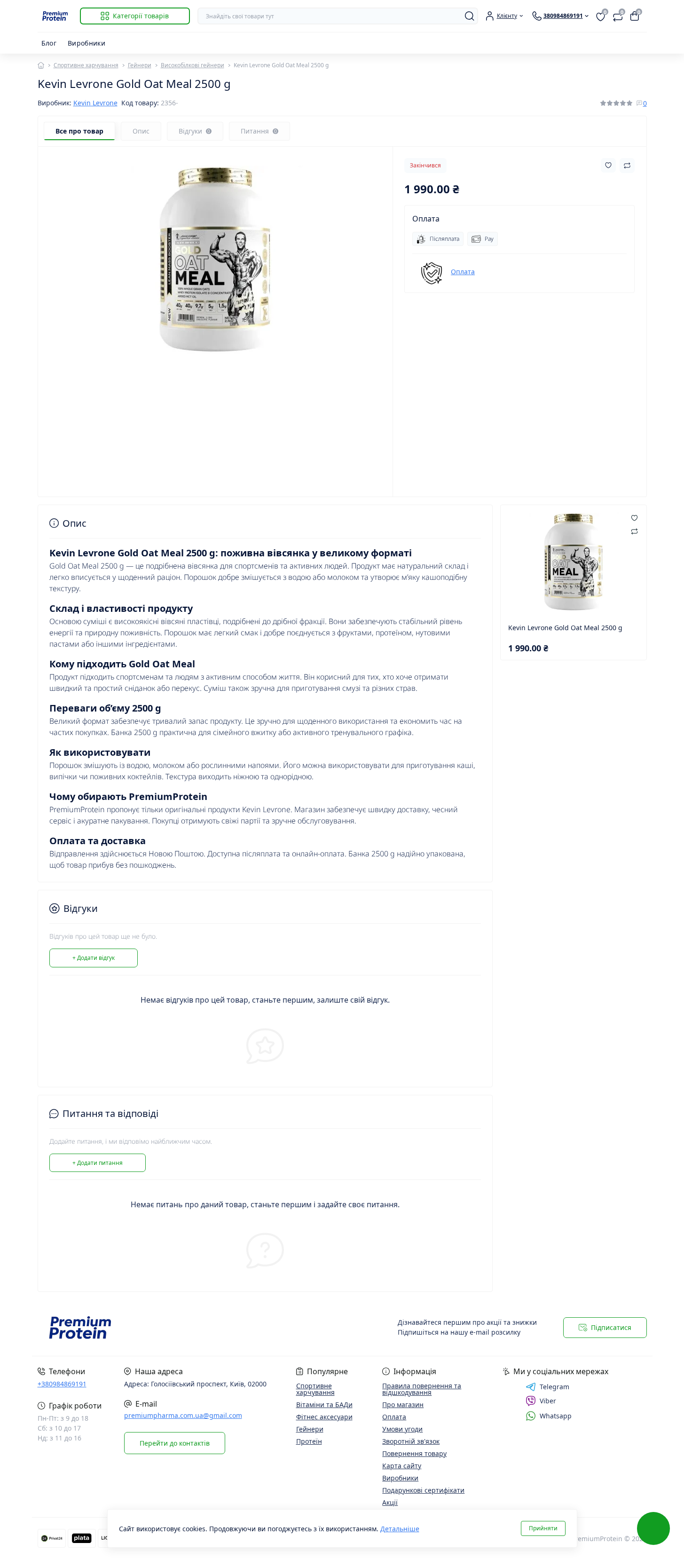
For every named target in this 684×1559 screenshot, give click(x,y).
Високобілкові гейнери (192, 65)
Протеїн (309, 1441)
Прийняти (543, 1528)
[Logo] (55, 16)
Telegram (554, 1387)
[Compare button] (627, 165)
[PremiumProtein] (187, 1328)
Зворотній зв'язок (411, 1441)
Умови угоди (402, 1428)
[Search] (469, 16)
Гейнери (139, 65)
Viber (548, 1400)
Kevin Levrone (95, 102)
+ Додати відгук (93, 958)
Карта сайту (401, 1465)
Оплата (463, 271)
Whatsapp (556, 1415)
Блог (48, 43)
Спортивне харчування (86, 65)
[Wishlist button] (608, 165)
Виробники (86, 43)
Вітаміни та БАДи (324, 1404)
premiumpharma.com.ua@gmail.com (183, 1415)
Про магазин (403, 1404)
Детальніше (399, 1528)
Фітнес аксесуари (324, 1416)
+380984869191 (62, 1383)
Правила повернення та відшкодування (421, 1389)
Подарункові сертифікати (423, 1490)
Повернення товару (414, 1453)
